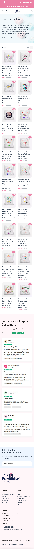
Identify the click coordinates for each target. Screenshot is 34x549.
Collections (5, 498)
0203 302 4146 (27, 2)
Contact (19, 502)
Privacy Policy (21, 498)
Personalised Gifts (8, 494)
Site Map (20, 505)
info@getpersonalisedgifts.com (13, 529)
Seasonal (4, 505)
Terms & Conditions (23, 496)
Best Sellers (5, 496)
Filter (5, 48)
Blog (18, 494)
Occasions (5, 500)
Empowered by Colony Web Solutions (13, 544)
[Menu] (2, 11)
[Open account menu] (28, 11)
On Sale (4, 502)
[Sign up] (30, 463)
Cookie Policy (21, 500)
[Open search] (6, 11)
